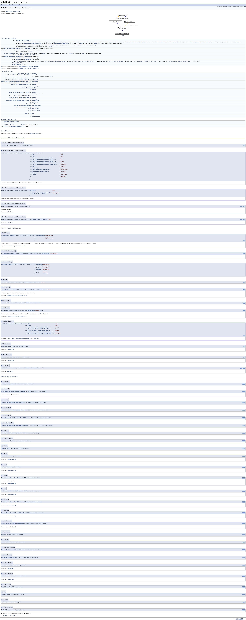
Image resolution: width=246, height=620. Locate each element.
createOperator (19, 53)
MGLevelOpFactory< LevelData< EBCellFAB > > (29, 68)
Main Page (3, 4)
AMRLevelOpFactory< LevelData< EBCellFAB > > (29, 66)
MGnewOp (18, 48)
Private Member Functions (235, 6)
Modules (9, 4)
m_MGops (34, 84)
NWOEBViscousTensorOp (9, 48)
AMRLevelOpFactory (34, 133)
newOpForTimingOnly (20, 49)
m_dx (33, 113)
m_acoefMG (34, 74)
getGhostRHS (19, 64)
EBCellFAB (85, 42)
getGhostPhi (19, 62)
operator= (6, 126)
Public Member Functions (221, 6)
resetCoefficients (20, 61)
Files (26, 5)
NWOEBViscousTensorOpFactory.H (13, 11)
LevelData (80, 42)
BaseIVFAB (174, 42)
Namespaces (15, 5)
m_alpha (34, 89)
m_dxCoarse (35, 102)
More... (50, 46)
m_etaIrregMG (35, 81)
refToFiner (18, 59)
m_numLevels (35, 111)
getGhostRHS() (11, 579)
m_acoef (34, 92)
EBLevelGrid (39, 42)
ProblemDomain (27, 48)
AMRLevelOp (41, 313)
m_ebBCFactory (35, 107)
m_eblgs (34, 87)
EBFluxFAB (115, 42)
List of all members (243, 6)
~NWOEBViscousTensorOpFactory (23, 40)
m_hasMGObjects (36, 86)
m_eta (33, 95)
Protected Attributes (228, 6)
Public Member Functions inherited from (20, 66)
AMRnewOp (18, 56)
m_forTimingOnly (36, 116)
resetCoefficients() (12, 459)
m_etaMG (34, 78)
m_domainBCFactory (36, 105)
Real (51, 42)
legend (123, 35)
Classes (21, 5)
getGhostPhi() (11, 568)
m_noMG (34, 115)
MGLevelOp (22, 54)
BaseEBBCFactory (65, 43)
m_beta (33, 90)
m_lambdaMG (35, 79)
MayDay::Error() (10, 211)
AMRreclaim (18, 58)
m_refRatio (34, 103)
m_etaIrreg (34, 99)
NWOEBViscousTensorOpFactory (23, 42)
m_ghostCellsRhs (36, 110)
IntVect (81, 43)
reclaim (17, 54)
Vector (35, 42)
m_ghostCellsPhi (35, 108)
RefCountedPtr (74, 42)
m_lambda (34, 97)
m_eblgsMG (34, 73)
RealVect (71, 53)
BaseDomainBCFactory (36, 43)
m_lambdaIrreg (35, 100)
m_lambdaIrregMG (36, 82)
